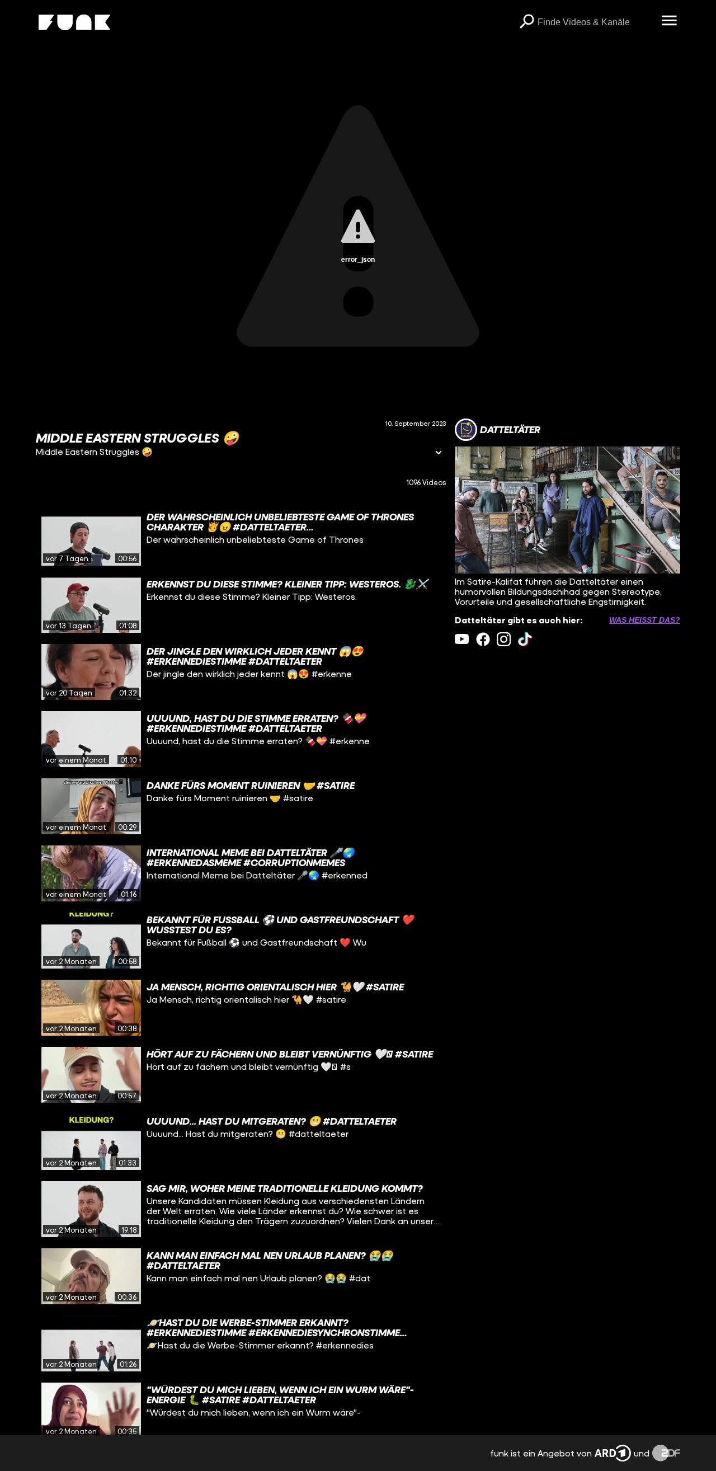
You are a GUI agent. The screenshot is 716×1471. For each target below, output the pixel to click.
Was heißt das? (644, 619)
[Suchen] (526, 22)
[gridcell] (240, 538)
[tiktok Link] (525, 639)
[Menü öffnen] (669, 21)
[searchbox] (595, 22)
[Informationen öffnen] (438, 453)
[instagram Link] (504, 639)
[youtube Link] (462, 639)
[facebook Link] (483, 639)
